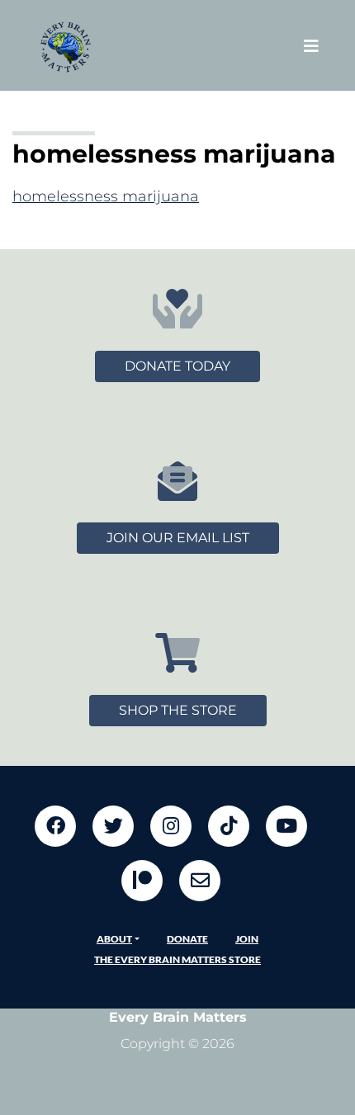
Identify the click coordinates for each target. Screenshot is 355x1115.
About (114, 939)
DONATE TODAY (177, 366)
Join (246, 939)
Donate (187, 939)
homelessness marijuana (105, 196)
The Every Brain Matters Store (177, 959)
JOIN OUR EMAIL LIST (177, 538)
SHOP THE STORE (178, 710)
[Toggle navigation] (311, 46)
